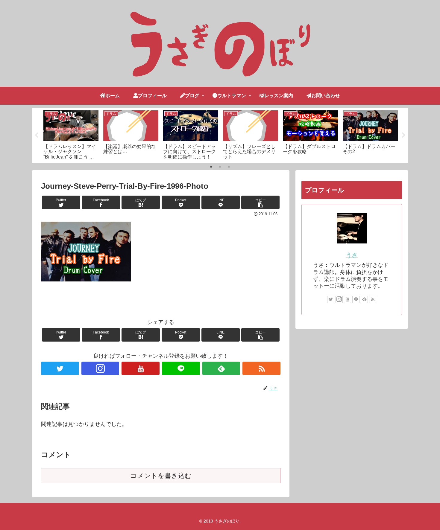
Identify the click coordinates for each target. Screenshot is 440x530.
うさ (352, 255)
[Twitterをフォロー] (60, 368)
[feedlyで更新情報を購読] (221, 368)
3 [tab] (229, 167)
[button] (260, 202)
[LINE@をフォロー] (181, 368)
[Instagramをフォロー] (100, 368)
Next (403, 135)
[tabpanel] (71, 134)
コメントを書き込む (161, 475)
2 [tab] (220, 167)
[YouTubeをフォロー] (141, 368)
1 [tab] (211, 167)
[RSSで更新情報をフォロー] (261, 368)
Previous (37, 135)
